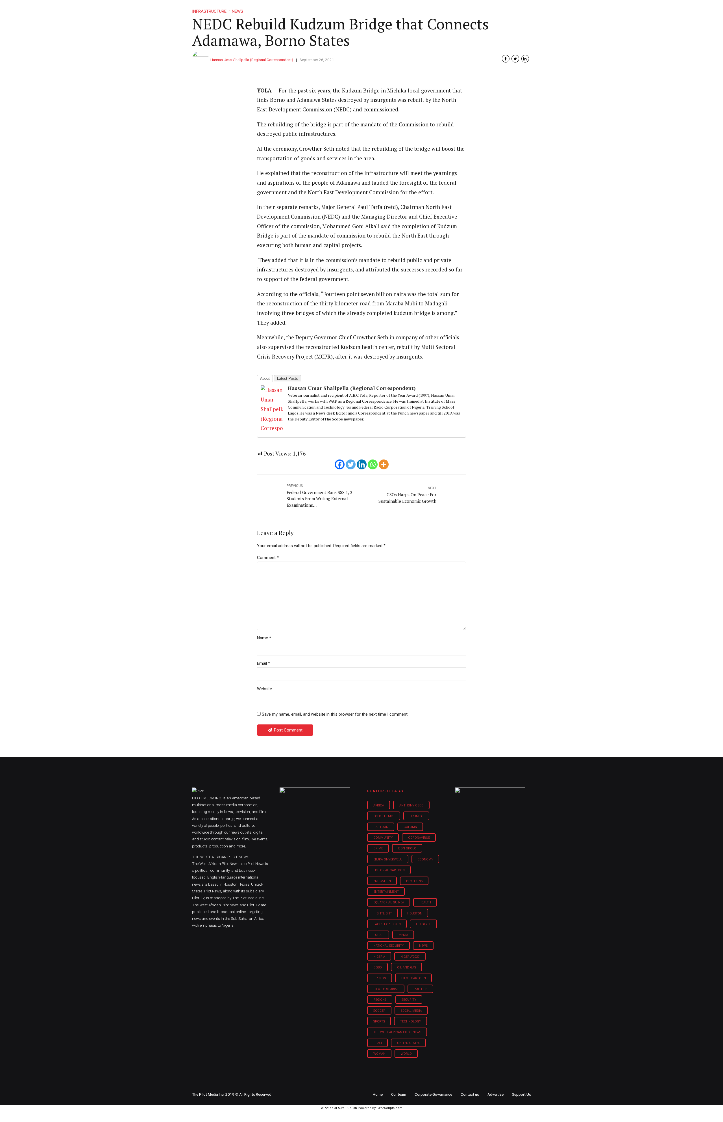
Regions (379, 1000)
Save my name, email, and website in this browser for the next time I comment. (335, 714)
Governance (441, 8)
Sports (379, 1021)
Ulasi (377, 1043)
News (423, 946)
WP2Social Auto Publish (339, 1108)
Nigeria (379, 957)
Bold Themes (383, 816)
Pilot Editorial (385, 989)
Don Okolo (407, 848)
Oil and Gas (406, 967)
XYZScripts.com (390, 1108)
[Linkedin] (362, 464)
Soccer (379, 1011)
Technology (410, 1021)
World (406, 1054)
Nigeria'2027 (410, 957)
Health (425, 902)
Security (409, 1000)
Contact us (470, 1094)
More (471, 8)
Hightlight (382, 913)
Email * (263, 663)
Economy (425, 859)
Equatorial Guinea (388, 902)
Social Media (411, 1011)
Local (378, 935)
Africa (378, 805)
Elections (414, 881)
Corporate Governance (433, 1094)
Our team (398, 1094)
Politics (420, 989)
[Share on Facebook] (505, 58)
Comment (268, 557)
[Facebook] (340, 464)
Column (410, 827)
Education (382, 881)
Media (403, 935)
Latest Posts (287, 378)
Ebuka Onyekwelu (387, 859)
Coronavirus (419, 838)
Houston (414, 913)
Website (264, 688)
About (265, 378)
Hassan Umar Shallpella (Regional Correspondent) (251, 59)
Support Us (500, 8)
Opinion (409, 8)
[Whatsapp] (373, 464)
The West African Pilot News (397, 1032)
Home (321, 8)
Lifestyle (380, 8)
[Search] (527, 3)
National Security (388, 946)
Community (383, 838)
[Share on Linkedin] (525, 58)
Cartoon (380, 827)
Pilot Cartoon (413, 978)
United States (408, 1043)
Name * (264, 637)
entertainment (386, 892)
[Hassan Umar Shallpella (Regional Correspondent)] (272, 428)
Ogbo (377, 967)
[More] (384, 464)
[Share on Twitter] (515, 58)
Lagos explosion (387, 924)
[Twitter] (351, 464)
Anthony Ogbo (411, 805)
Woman (379, 1054)
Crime (378, 848)
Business (349, 8)
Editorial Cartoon (389, 870)
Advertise (495, 1094)
